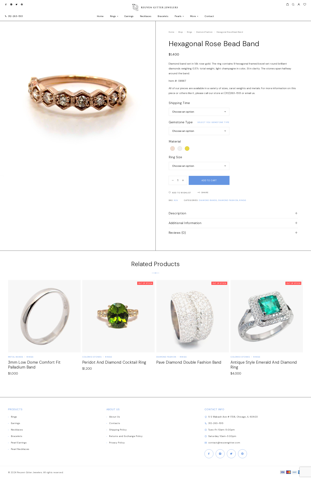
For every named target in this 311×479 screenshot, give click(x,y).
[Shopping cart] (287, 4)
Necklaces (145, 16)
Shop (180, 32)
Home (100, 16)
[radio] (172, 148)
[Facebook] (6, 4)
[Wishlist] (304, 4)
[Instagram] (11, 4)
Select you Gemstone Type (213, 122)
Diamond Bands (208, 200)
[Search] (293, 4)
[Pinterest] (22, 4)
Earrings (129, 16)
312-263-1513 (15, 16)
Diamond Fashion (204, 32)
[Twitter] (16, 4)
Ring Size (175, 157)
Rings (113, 16)
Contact (209, 16)
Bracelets (163, 16)
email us (250, 93)
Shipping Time (179, 103)
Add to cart (209, 180)
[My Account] (298, 4)
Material (175, 141)
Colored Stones (92, 357)
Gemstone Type (181, 122)
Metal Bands (15, 357)
